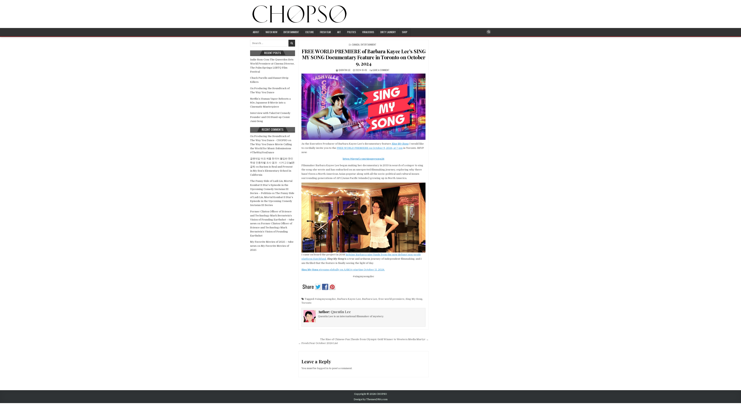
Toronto (306, 302)
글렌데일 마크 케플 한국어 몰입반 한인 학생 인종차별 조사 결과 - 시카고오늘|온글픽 (272, 162)
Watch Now (271, 32)
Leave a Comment (380, 70)
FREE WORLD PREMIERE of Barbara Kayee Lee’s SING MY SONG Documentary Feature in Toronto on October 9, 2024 (364, 57)
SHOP (404, 32)
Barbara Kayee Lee (349, 298)
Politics (351, 32)
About (256, 32)
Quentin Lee (344, 70)
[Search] (488, 32)
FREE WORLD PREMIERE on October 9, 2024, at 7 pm (370, 148)
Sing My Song (400, 143)
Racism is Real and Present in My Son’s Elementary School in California (271, 170)
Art (339, 32)
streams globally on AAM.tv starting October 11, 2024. (343, 269)
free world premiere (391, 298)
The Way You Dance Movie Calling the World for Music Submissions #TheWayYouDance (271, 148)
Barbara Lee (369, 298)
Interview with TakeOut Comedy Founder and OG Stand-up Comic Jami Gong (270, 117)
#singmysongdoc (325, 298)
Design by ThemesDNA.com (370, 399)
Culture (309, 32)
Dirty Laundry (388, 32)
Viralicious (368, 32)
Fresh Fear (325, 32)
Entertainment (291, 32)
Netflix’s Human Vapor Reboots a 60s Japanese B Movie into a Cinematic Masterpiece (270, 102)
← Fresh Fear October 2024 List (318, 343)
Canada (356, 44)
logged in (322, 368)
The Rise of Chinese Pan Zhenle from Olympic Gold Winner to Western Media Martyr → (374, 339)
